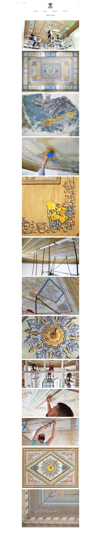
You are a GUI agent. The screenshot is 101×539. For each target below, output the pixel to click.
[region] (50, 24)
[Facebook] (22, 2)
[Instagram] (24, 2)
